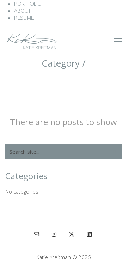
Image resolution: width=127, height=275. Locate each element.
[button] (118, 41)
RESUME (24, 17)
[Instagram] (54, 234)
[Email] (36, 234)
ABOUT (22, 10)
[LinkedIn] (89, 234)
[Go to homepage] (31, 41)
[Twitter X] (72, 234)
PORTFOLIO (28, 3)
